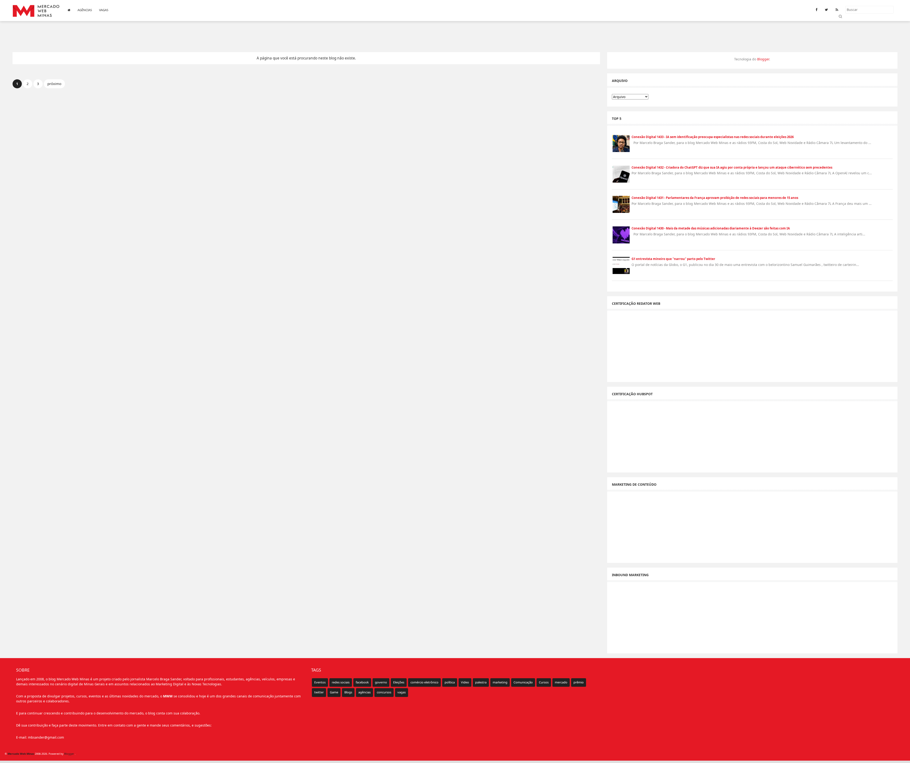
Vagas (103, 10)
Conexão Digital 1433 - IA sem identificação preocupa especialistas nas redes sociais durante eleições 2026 (713, 137)
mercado (561, 682)
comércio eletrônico (424, 682)
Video (465, 682)
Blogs (348, 692)
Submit (840, 16)
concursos (384, 692)
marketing (500, 682)
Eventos (320, 682)
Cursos (544, 682)
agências (364, 692)
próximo (54, 83)
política (450, 682)
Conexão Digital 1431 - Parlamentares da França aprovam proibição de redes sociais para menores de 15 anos (715, 198)
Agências (84, 10)
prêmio (578, 682)
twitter (319, 692)
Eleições (398, 682)
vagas (401, 692)
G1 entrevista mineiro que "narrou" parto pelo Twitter (673, 259)
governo (381, 682)
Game (334, 692)
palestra (481, 682)
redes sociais (341, 682)
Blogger (763, 59)
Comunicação (523, 682)
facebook (362, 682)
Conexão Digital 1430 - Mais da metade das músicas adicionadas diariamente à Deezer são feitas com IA (711, 228)
